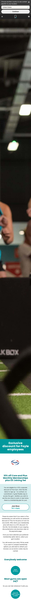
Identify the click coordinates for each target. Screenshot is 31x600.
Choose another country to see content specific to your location (14, 3)
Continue (15, 11)
